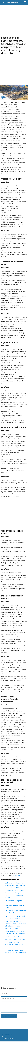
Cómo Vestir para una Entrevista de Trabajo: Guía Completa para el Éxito (14, 944)
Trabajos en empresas (10, 2)
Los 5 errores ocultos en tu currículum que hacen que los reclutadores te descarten (15, 885)
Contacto (4, 1036)
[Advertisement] (14, 21)
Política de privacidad (8, 1038)
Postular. (17, 875)
